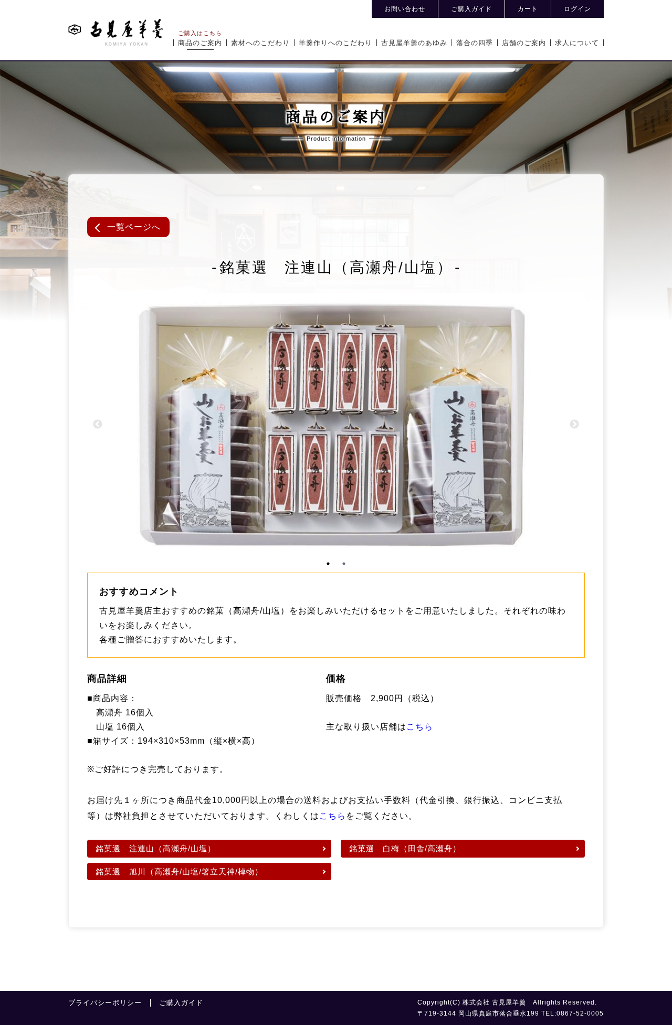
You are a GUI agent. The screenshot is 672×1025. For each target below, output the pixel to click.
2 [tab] (344, 563)
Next (574, 424)
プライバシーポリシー (105, 1003)
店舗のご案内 (524, 42)
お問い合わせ (404, 9)
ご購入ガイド (471, 9)
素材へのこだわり (260, 42)
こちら (419, 726)
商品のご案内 (200, 42)
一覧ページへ (134, 227)
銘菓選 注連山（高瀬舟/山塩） (156, 848)
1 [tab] (328, 563)
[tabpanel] (235, 424)
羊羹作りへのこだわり (335, 42)
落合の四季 (474, 42)
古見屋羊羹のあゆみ (414, 42)
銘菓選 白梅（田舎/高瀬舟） (405, 848)
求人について (577, 42)
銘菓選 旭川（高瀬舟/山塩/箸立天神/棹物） (179, 871)
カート (528, 9)
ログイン (577, 9)
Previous (97, 424)
